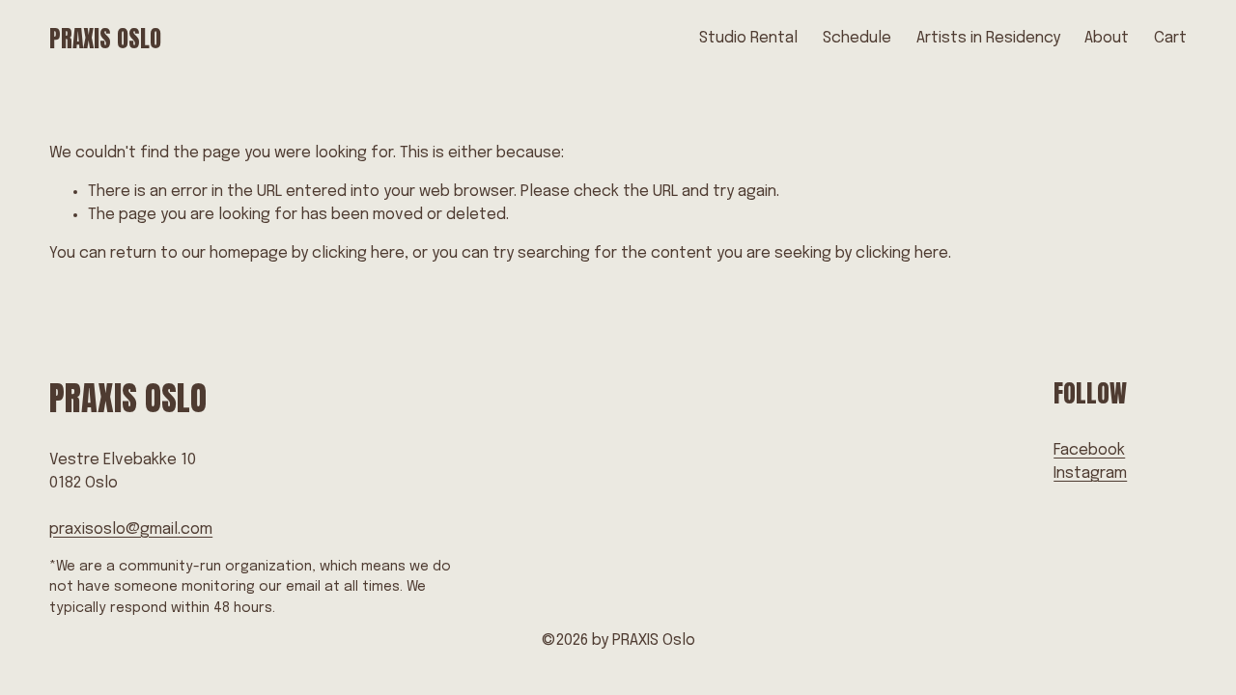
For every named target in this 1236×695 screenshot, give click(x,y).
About (1106, 38)
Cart (1170, 38)
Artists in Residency (988, 38)
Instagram (1090, 473)
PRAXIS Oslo (105, 38)
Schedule (857, 38)
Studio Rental (748, 38)
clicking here (358, 253)
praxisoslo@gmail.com (130, 529)
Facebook (1089, 450)
